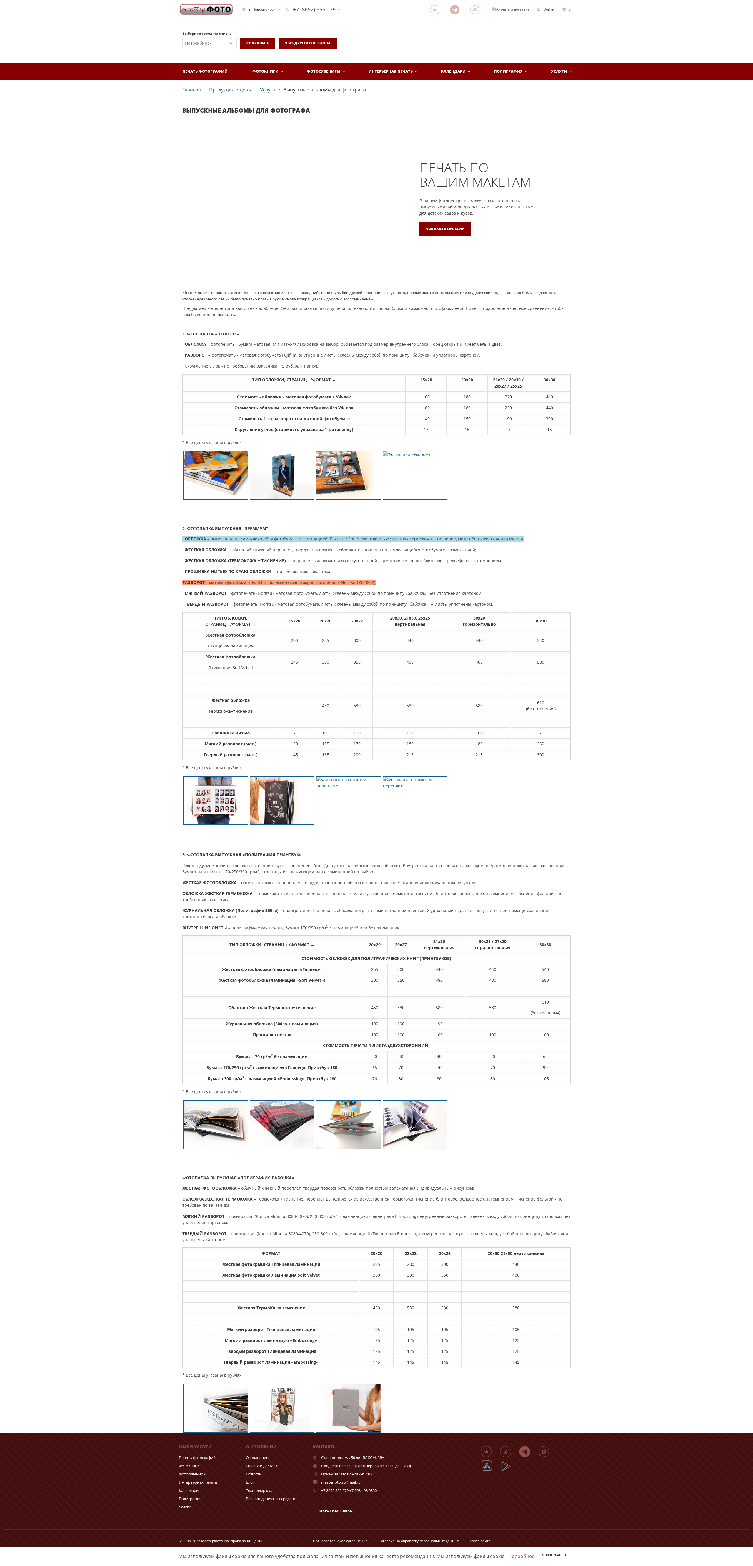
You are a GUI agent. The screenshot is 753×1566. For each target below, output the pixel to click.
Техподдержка (259, 1490)
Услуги (559, 71)
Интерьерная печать (391, 71)
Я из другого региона (308, 43)
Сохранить (257, 43)
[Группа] (437, 9)
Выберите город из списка (206, 33)
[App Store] (490, 1470)
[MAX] (477, 9)
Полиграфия (508, 71)
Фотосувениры (323, 71)
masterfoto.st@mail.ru (341, 1482)
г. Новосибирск (262, 9)
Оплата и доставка (262, 1465)
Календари (453, 71)
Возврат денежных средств (270, 1498)
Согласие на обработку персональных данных (419, 1540)
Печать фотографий (205, 71)
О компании (257, 1457)
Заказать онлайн (445, 228)
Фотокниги (265, 71)
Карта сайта (480, 1540)
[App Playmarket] (509, 1470)
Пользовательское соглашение (340, 1540)
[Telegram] (457, 9)
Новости (253, 1474)
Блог (250, 1482)
